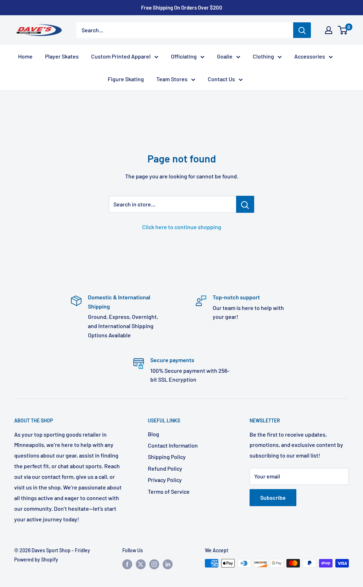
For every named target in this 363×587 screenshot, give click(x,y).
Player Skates (62, 56)
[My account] (328, 30)
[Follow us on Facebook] (127, 564)
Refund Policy (165, 468)
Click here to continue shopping (181, 226)
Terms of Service (169, 491)
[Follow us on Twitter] (141, 564)
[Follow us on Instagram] (154, 564)
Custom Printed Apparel (121, 56)
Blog (153, 434)
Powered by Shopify (36, 559)
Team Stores (172, 79)
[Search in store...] (245, 204)
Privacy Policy (165, 479)
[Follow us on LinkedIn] (168, 564)
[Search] (302, 30)
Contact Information (173, 445)
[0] (343, 30)
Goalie (225, 56)
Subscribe (273, 497)
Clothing (263, 56)
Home (25, 56)
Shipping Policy (167, 456)
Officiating (184, 56)
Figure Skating (126, 79)
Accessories (309, 56)
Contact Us (221, 79)
